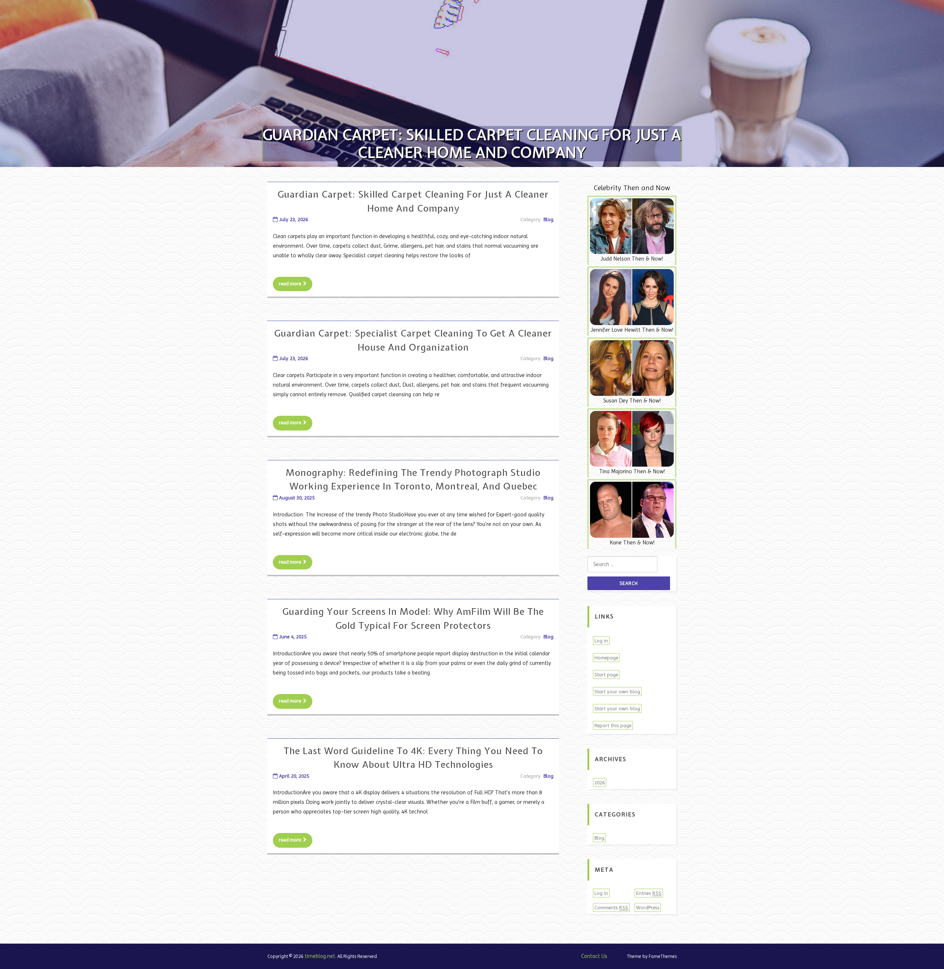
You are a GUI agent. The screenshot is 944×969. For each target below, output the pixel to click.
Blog (548, 219)
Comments (611, 907)
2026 (599, 782)
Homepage (606, 657)
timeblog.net (320, 956)
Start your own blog (617, 691)
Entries (649, 893)
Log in (601, 641)
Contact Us (594, 956)
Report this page (612, 725)
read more (290, 283)
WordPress (647, 907)
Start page (606, 674)
